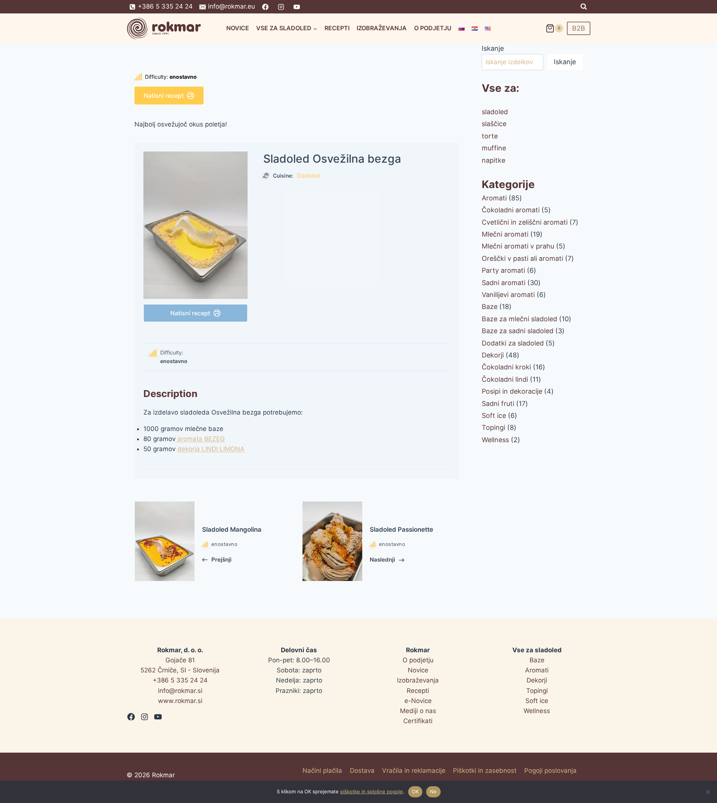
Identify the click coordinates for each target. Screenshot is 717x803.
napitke (493, 160)
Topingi (537, 690)
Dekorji (537, 680)
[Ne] (707, 792)
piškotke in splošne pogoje (371, 791)
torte (490, 136)
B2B (578, 28)
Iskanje (493, 48)
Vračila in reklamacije (414, 770)
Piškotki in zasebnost (484, 770)
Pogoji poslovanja (550, 770)
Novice (237, 28)
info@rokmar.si (180, 690)
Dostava (362, 770)
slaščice (494, 124)
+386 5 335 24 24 (180, 680)
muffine (494, 148)
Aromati (537, 670)
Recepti (337, 28)
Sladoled (308, 175)
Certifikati (417, 721)
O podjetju (432, 28)
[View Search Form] (583, 6)
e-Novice (418, 700)
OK (415, 791)
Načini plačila (322, 770)
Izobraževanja (382, 28)
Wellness (537, 711)
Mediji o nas (418, 711)
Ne (433, 791)
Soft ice (536, 700)
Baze (537, 660)
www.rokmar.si (180, 700)
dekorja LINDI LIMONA (211, 449)
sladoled (495, 112)
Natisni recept (164, 95)
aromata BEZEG (200, 439)
